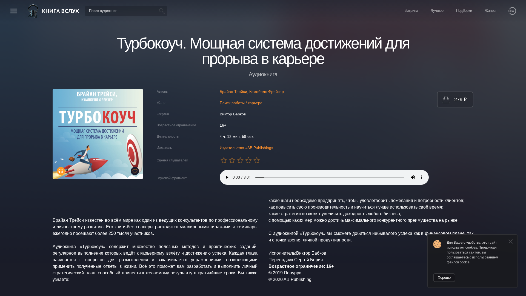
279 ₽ (460, 99)
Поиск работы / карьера (241, 103)
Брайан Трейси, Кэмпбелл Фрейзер (252, 91)
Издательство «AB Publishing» (246, 148)
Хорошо (444, 277)
